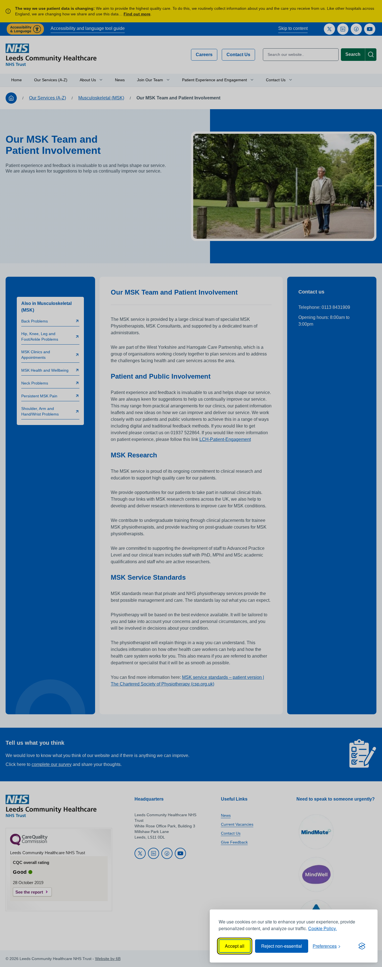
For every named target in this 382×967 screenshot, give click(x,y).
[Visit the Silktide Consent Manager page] (362, 946)
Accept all (234, 946)
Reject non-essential (281, 946)
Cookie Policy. (322, 928)
